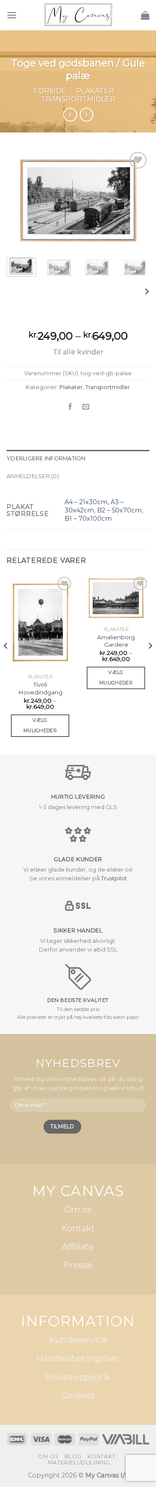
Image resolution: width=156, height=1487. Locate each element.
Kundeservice (78, 1340)
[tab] (78, 458)
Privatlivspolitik (78, 1377)
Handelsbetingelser (78, 1359)
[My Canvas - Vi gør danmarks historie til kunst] (78, 15)
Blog (73, 1456)
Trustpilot (114, 878)
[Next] (135, 200)
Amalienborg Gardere (116, 641)
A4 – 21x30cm (86, 502)
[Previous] (20, 200)
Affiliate (78, 1247)
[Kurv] (145, 15)
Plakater (95, 91)
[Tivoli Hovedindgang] (40, 622)
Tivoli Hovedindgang (40, 688)
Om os (78, 1210)
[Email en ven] (86, 407)
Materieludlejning (79, 1462)
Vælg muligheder (40, 725)
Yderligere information (46, 458)
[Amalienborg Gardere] (116, 598)
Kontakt (78, 1228)
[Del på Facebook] (70, 407)
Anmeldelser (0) (32, 476)
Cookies (78, 1396)
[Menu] (11, 15)
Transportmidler (78, 99)
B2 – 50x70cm (119, 510)
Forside (50, 91)
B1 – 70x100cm (88, 518)
